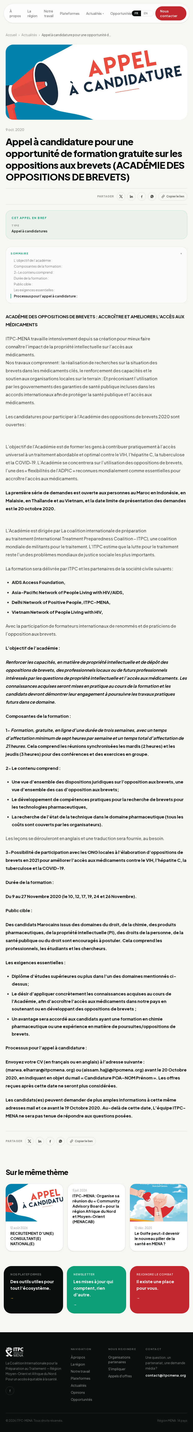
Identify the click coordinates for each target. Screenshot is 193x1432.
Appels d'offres (120, 1376)
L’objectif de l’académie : (33, 260)
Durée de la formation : (31, 278)
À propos (15, 13)
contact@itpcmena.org (165, 1375)
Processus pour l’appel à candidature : (45, 296)
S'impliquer (116, 1369)
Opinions (78, 1392)
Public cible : (23, 284)
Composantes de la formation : (38, 266)
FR (136, 13)
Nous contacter (168, 13)
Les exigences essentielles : (34, 290)
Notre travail (48, 13)
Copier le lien (175, 196)
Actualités (95, 13)
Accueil (11, 35)
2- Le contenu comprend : (34, 272)
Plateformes (70, 13)
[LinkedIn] (131, 196)
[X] (121, 196)
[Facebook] (141, 196)
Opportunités (121, 13)
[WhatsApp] (152, 196)
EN (146, 13)
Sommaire (96, 253)
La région (32, 13)
